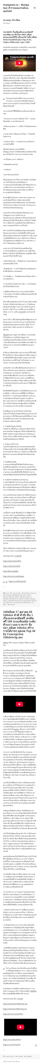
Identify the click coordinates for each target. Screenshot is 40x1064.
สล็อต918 (22, 599)
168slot (5, 643)
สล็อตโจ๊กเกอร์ (27, 603)
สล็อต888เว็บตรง (14, 599)
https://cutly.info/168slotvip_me (15, 1009)
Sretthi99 (22, 312)
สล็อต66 (17, 597)
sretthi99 (18, 556)
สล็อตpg (32, 599)
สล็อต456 (11, 597)
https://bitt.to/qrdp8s (10, 571)
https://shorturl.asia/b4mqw (13, 576)
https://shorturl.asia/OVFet (13, 1014)
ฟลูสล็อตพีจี (15, 595)
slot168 (20, 999)
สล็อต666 (23, 597)
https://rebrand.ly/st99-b (12, 561)
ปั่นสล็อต (9, 595)
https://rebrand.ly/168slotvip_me (15, 1004)
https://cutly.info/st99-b (11, 566)
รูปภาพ (7, 593)
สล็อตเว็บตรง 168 (11, 603)
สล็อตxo (5, 601)
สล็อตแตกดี (19, 603)
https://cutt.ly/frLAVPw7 (12, 1039)
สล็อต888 (5, 599)
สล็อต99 (6, 335)
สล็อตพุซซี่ (11, 601)
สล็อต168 (5, 597)
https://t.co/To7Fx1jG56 (11, 1045)
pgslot (17, 729)
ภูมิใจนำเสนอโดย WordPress (11, 1061)
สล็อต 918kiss (27, 595)
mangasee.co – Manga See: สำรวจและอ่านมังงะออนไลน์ (16, 8)
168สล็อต (33, 991)
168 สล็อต (26, 593)
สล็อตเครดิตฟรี (27, 601)
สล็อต (20, 595)
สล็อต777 (29, 597)
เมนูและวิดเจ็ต (34, 8)
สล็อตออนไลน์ (18, 601)
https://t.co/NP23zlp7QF (17, 581)
